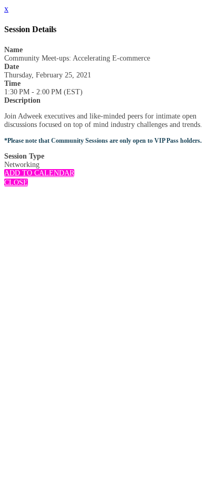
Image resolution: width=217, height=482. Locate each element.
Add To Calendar (39, 173)
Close (16, 182)
